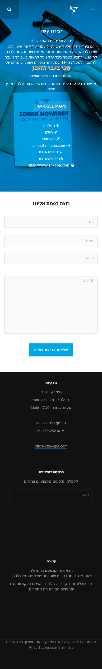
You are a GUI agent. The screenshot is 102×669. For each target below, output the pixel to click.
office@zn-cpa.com (48, 145)
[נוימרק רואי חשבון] (74, 9)
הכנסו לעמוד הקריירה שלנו (69, 584)
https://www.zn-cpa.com (49, 165)
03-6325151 (48, 152)
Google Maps (52, 106)
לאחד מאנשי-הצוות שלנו (37, 84)
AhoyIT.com (39, 647)
